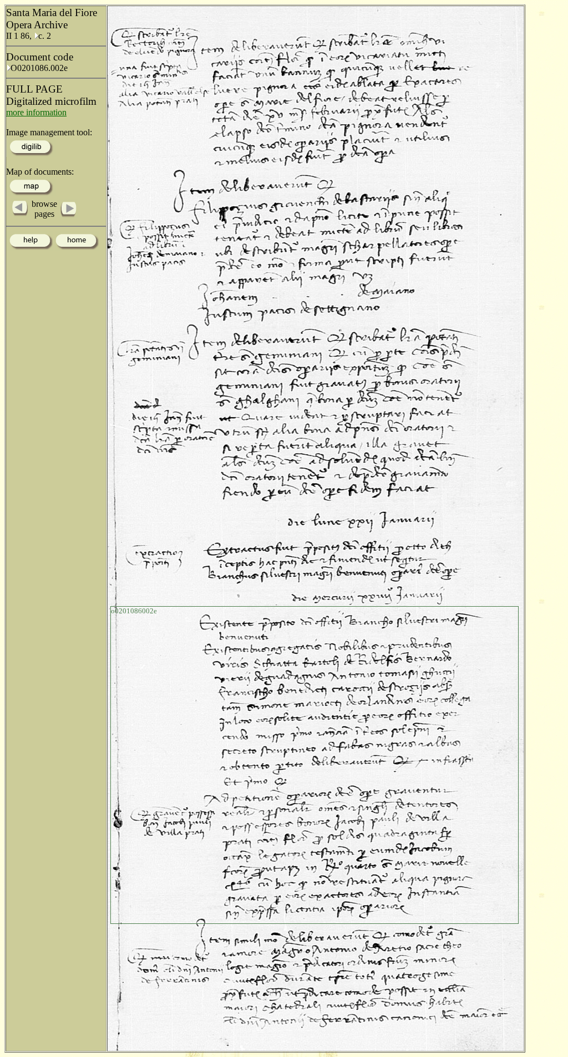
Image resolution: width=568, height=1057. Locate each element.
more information (36, 112)
